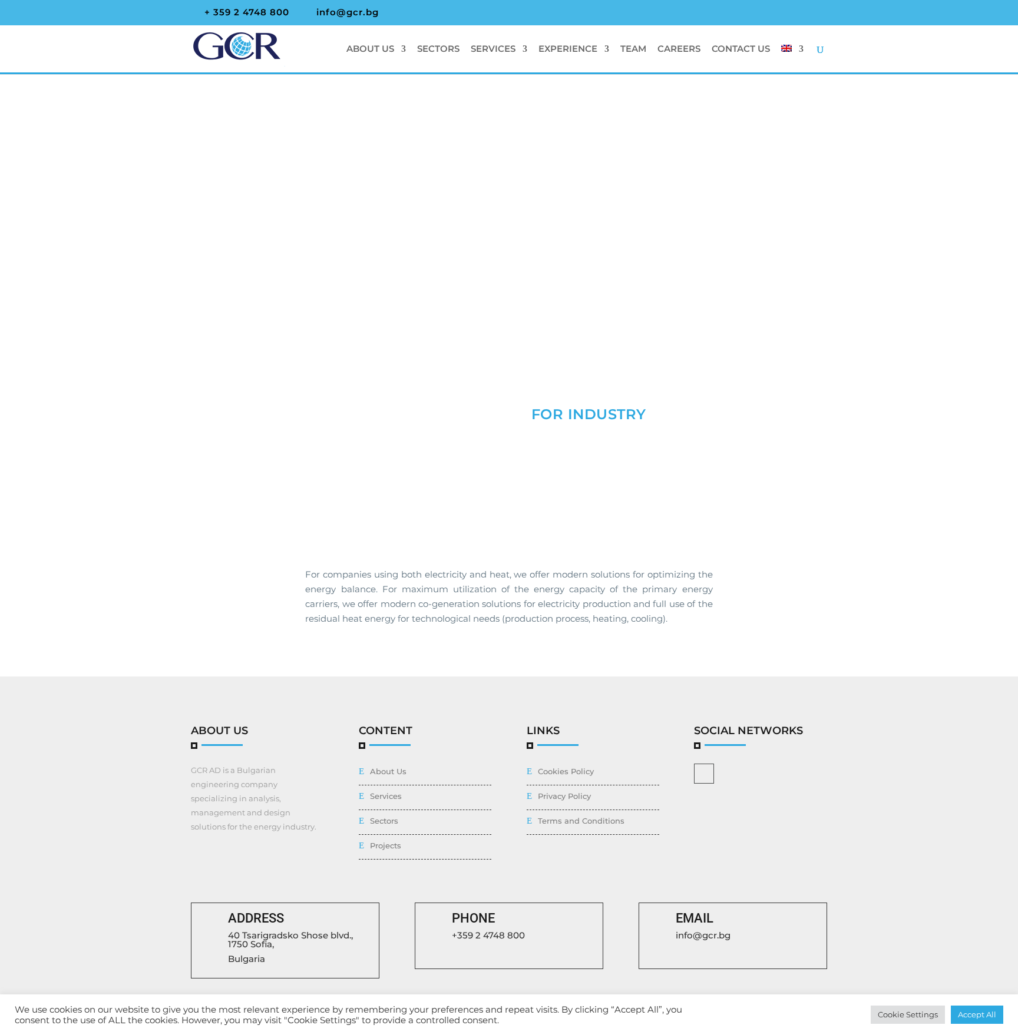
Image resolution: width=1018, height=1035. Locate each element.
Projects (385, 845)
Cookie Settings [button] (908, 1014)
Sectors (438, 49)
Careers (678, 49)
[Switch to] (792, 58)
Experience (567, 49)
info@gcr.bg (703, 935)
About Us (388, 771)
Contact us (741, 49)
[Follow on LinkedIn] (704, 774)
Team (633, 49)
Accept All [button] (977, 1014)
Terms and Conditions (581, 820)
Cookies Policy (566, 771)
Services (493, 49)
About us (370, 49)
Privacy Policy (564, 796)
